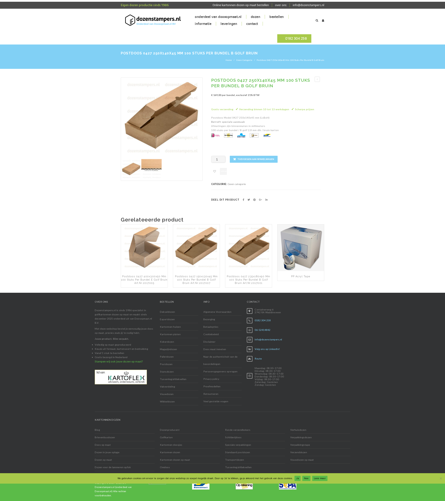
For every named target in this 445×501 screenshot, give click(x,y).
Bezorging (209, 319)
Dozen (255, 17)
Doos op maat (103, 444)
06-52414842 (262, 329)
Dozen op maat (103, 459)
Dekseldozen (167, 311)
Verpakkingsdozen (301, 437)
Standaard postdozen (237, 452)
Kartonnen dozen (170, 452)
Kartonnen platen (170, 334)
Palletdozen (167, 356)
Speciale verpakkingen (238, 444)
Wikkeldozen (167, 401)
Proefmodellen (212, 386)
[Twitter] (249, 200)
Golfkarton (166, 437)
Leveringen (229, 24)
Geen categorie (244, 60)
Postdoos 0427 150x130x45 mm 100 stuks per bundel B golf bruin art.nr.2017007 (196, 279)
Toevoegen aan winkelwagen (255, 159)
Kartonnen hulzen (170, 326)
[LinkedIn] (266, 200)
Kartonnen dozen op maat (175, 459)
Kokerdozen (167, 341)
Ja (297, 478)
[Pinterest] (254, 200)
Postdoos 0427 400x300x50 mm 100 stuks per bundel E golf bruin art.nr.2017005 (144, 279)
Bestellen (276, 17)
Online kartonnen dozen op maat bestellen (241, 5)
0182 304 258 (296, 39)
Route (258, 358)
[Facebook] (243, 200)
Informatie (203, 24)
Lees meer (320, 478)
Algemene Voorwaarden (217, 311)
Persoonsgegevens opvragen (220, 371)
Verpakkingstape (300, 444)
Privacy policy (211, 378)
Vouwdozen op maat (302, 459)
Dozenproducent (170, 429)
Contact (252, 24)
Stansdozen (167, 371)
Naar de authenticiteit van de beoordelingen (220, 360)
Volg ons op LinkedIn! (267, 349)
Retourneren (211, 393)
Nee (306, 478)
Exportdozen (167, 319)
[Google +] (260, 200)
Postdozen (166, 364)
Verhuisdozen (298, 429)
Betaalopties (210, 326)
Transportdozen (234, 459)
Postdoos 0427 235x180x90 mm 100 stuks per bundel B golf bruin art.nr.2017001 (248, 279)
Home (229, 60)
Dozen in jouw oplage (107, 452)
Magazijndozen (168, 349)
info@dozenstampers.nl (308, 5)
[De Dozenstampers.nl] (153, 21)
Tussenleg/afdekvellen (173, 379)
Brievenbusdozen (105, 437)
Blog (97, 429)
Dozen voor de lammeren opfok (113, 467)
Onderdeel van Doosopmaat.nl (218, 17)
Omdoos (165, 467)
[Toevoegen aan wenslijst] (214, 171)
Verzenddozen (298, 452)
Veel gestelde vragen (215, 401)
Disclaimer (209, 341)
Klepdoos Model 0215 (317, 80)
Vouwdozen (167, 394)
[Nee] (440, 478)
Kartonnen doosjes (171, 444)
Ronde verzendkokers (237, 429)
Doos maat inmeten (214, 349)
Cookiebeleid (211, 334)
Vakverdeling (167, 386)
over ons (281, 5)
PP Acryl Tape (300, 276)
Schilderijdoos (233, 437)
